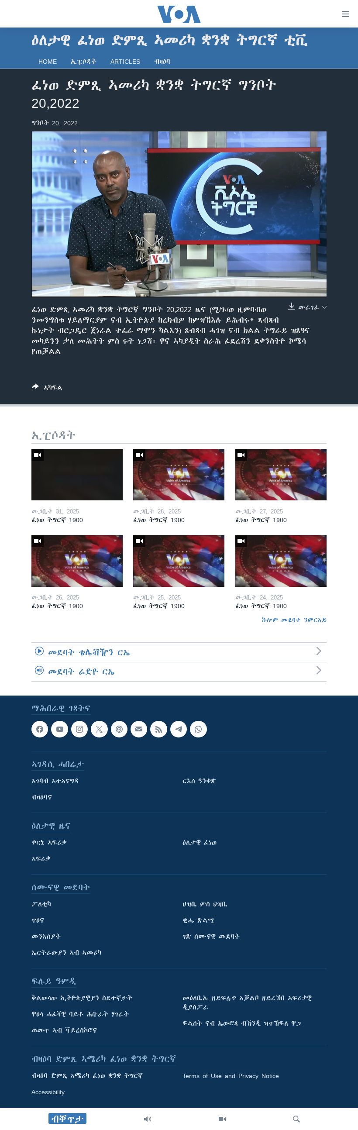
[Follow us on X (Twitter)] (99, 729)
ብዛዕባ (162, 61)
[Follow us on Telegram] (178, 729)
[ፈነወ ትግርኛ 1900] (77, 474)
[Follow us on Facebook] (39, 729)
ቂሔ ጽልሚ (198, 921)
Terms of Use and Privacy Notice (230, 1076)
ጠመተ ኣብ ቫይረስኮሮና (64, 1031)
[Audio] (147, 1119)
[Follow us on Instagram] (79, 729)
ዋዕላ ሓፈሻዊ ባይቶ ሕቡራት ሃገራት (80, 1015)
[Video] (222, 1119)
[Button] (47, 389)
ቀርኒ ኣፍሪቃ (49, 843)
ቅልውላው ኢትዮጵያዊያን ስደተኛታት (81, 999)
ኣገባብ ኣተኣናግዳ (55, 781)
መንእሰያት (46, 937)
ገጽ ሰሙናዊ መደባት (211, 937)
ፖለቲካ (41, 905)
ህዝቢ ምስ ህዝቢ (204, 905)
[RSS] (158, 729)
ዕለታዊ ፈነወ (199, 843)
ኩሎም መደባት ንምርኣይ (294, 620)
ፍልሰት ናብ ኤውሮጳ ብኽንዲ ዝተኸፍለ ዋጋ (241, 1024)
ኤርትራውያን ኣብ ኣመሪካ (66, 953)
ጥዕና (37, 921)
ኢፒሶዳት (83, 61)
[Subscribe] (139, 729)
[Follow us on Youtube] (59, 729)
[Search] (296, 1119)
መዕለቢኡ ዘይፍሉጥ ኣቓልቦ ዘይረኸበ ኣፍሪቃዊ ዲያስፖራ (247, 1003)
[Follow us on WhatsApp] (198, 729)
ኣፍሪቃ (41, 859)
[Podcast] (119, 729)
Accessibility (48, 1092)
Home (47, 61)
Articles (125, 61)
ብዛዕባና (41, 798)
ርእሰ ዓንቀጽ (199, 781)
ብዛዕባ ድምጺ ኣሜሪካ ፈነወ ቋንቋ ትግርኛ (87, 1076)
